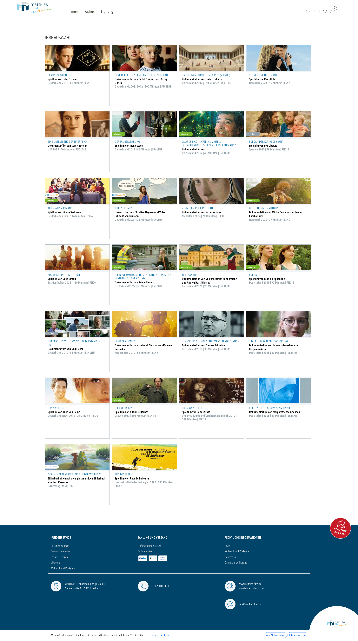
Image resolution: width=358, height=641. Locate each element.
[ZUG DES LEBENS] (144, 457)
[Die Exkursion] (144, 390)
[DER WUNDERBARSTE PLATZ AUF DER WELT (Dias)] (77, 457)
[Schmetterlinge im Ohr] (278, 58)
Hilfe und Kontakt (60, 546)
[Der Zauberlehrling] (144, 124)
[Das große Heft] (211, 390)
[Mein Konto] (319, 11)
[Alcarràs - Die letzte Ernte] (77, 257)
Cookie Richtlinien (160, 635)
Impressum (230, 557)
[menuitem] (72, 11)
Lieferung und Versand (149, 546)
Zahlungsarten (145, 551)
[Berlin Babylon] (77, 58)
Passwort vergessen (60, 551)
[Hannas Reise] (77, 390)
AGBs (227, 546)
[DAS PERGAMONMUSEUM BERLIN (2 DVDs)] (211, 58)
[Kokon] (278, 257)
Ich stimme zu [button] (297, 635)
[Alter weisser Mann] (77, 191)
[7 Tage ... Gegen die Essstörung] (278, 324)
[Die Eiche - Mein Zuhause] (278, 191)
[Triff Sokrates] (144, 191)
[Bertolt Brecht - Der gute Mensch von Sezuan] (211, 324)
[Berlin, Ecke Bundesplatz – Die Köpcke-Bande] (144, 58)
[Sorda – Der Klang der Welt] (278, 124)
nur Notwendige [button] (275, 635)
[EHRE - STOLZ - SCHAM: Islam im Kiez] (278, 390)
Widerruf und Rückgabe (63, 568)
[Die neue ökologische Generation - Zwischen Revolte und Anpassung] (144, 257)
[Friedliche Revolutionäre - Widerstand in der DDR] (77, 324)
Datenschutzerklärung (236, 563)
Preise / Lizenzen (59, 557)
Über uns (55, 563)
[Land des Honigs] (144, 324)
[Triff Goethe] (211, 257)
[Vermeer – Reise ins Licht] (211, 191)
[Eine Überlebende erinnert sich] (77, 124)
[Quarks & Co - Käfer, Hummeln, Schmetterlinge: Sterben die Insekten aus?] (211, 124)
